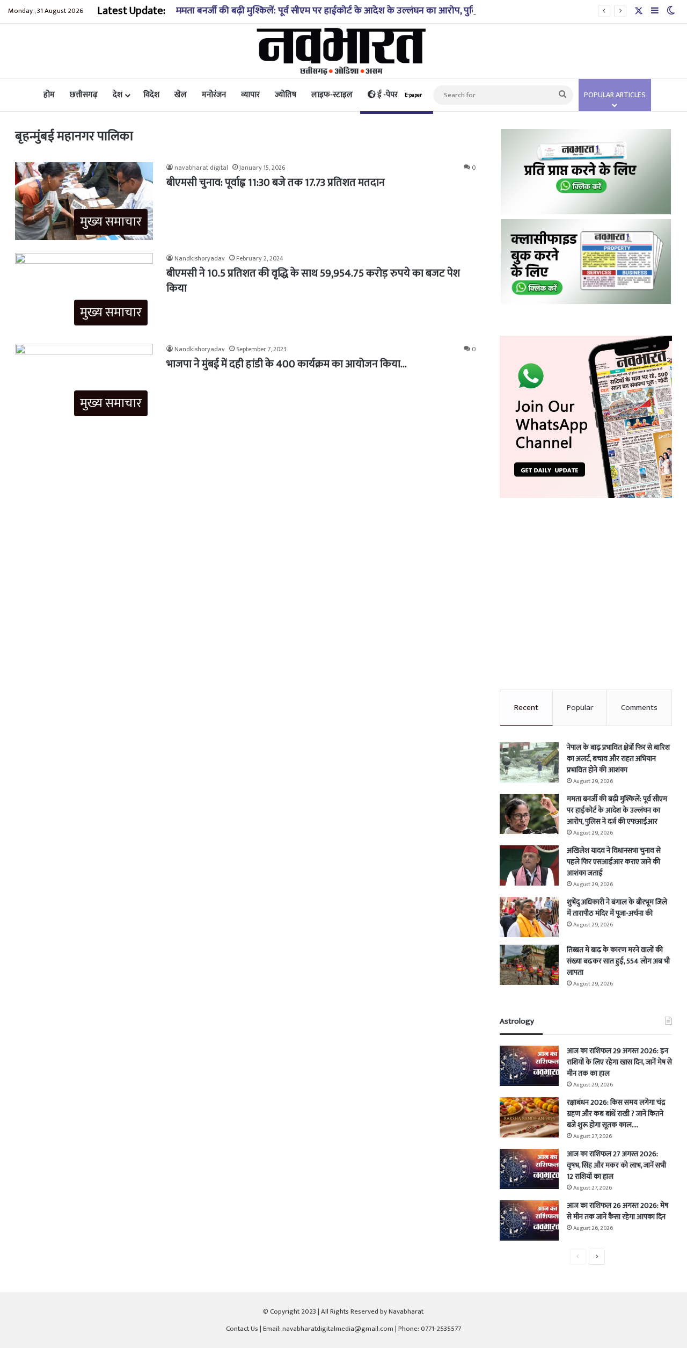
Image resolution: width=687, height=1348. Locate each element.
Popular (580, 707)
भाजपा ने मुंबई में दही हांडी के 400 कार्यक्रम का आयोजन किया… (286, 364)
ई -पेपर (399, 95)
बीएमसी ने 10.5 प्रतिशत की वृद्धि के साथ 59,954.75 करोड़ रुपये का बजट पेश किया (313, 281)
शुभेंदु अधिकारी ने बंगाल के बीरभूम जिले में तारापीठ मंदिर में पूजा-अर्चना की (617, 907)
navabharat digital (201, 167)
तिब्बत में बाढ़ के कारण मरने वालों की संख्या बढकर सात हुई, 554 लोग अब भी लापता (618, 961)
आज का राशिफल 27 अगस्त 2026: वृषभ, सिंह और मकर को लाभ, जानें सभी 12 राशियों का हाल (616, 1165)
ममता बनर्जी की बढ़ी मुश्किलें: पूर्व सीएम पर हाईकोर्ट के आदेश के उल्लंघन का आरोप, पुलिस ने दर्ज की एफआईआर (369, 11)
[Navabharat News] (343, 51)
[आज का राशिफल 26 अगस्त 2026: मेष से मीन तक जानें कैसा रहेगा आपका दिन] (529, 1220)
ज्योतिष (285, 95)
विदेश (151, 95)
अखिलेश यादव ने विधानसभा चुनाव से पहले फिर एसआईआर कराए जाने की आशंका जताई (614, 861)
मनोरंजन (214, 95)
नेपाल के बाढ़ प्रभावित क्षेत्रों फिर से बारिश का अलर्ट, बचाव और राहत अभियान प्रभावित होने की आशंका (618, 758)
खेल (180, 95)
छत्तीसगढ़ (84, 95)
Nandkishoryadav (199, 258)
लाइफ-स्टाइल (332, 95)
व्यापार (250, 95)
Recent (526, 707)
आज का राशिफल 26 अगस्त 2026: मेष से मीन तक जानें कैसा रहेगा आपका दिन (617, 1211)
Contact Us (242, 1329)
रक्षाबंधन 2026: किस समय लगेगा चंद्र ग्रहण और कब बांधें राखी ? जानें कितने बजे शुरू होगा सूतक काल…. (616, 1113)
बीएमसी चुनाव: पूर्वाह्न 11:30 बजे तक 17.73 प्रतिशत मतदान (275, 182)
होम (49, 95)
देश (117, 95)
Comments (639, 707)
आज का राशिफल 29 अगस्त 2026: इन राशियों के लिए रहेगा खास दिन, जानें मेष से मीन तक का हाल (619, 1062)
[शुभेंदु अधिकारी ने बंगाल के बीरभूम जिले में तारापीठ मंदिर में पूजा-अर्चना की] (529, 917)
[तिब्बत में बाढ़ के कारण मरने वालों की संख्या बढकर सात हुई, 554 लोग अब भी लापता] (529, 965)
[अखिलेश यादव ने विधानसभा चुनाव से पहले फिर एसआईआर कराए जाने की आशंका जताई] (529, 865)
